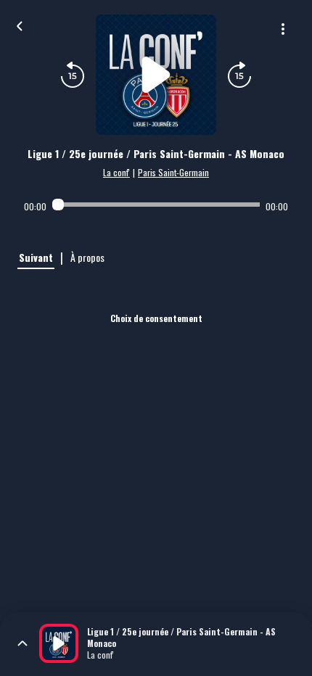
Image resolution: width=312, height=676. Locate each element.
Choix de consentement (156, 318)
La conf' (116, 172)
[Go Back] (19, 25)
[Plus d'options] (282, 29)
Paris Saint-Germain (173, 172)
